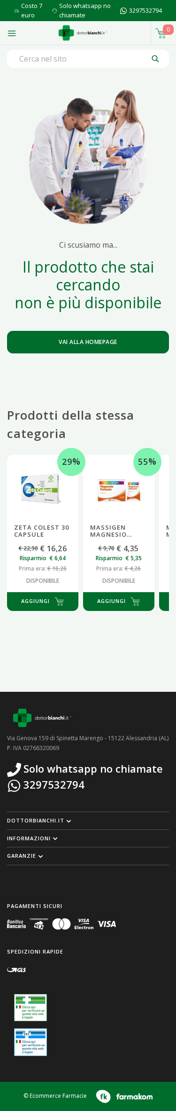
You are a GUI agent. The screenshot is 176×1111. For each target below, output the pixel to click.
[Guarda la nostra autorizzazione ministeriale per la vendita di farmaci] (30, 1008)
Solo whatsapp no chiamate (85, 10)
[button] (88, 820)
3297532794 (145, 10)
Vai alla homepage (88, 342)
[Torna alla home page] (83, 33)
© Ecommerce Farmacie (55, 1096)
